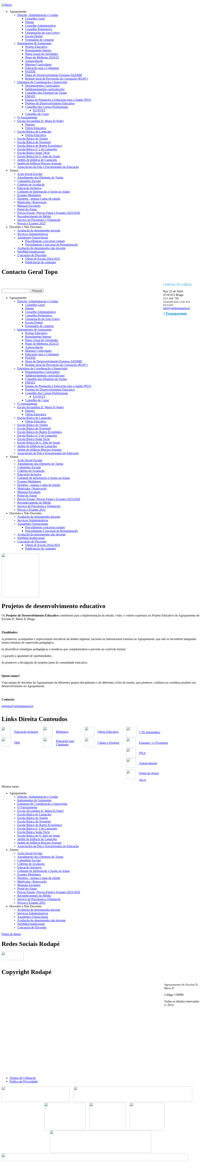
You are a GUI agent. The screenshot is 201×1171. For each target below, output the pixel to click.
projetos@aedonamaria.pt (17, 706)
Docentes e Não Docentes (25, 227)
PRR (17, 742)
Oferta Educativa (35, 128)
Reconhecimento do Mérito (34, 216)
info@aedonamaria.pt (176, 308)
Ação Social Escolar (29, 174)
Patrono (30, 124)
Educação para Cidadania (65, 742)
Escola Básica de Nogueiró (34, 142)
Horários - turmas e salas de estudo (38, 198)
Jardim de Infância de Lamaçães (37, 159)
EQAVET (39, 110)
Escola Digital (34, 36)
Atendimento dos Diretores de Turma (40, 177)
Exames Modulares (29, 195)
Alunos (13, 170)
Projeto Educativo (36, 46)
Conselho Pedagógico (38, 29)
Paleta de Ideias (11, 934)
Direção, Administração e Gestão (37, 15)
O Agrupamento (27, 117)
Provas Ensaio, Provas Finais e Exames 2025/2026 (48, 212)
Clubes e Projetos (108, 742)
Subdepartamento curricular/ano (45, 89)
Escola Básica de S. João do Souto (38, 156)
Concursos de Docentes (32, 255)
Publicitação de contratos (40, 262)
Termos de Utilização (22, 1078)
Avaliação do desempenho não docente (41, 248)
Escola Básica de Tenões (32, 138)
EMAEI (30, 96)
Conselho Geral (35, 18)
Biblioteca (62, 731)
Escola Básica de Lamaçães (34, 131)
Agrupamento (17, 11)
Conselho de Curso (37, 114)
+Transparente (175, 313)
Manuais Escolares (28, 205)
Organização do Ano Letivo (42, 32)
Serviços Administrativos (32, 234)
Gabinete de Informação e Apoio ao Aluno (43, 191)
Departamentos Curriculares (42, 85)
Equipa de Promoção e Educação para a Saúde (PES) (58, 99)
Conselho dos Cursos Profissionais (46, 107)
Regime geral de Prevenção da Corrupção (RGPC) (56, 78)
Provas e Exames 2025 (31, 223)
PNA (142, 753)
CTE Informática (149, 732)
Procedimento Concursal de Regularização (51, 244)
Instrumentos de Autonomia (34, 43)
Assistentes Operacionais (32, 237)
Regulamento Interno (38, 50)
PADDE (30, 71)
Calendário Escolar (29, 181)
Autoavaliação (34, 61)
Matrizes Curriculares (38, 64)
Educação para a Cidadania (42, 68)
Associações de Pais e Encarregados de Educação (48, 167)
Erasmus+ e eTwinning (153, 742)
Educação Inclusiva (29, 188)
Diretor (29, 22)
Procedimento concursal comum (45, 241)
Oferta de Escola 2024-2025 (42, 258)
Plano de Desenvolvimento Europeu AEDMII (53, 75)
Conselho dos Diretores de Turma (46, 92)
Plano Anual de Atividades (41, 54)
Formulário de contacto (39, 39)
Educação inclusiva (26, 731)
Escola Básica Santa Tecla (33, 152)
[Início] (7, 4)
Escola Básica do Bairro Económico (39, 145)
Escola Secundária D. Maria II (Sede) (40, 121)
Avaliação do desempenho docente (38, 230)
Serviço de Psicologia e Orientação (38, 220)
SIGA (142, 780)
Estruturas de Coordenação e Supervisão (42, 82)
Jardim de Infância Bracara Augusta (39, 163)
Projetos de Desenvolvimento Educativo (50, 103)
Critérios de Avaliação (31, 184)
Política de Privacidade (23, 1081)
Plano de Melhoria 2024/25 (42, 57)
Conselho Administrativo (40, 25)
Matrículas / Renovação (32, 202)
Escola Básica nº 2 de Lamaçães (37, 149)
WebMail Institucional (31, 251)
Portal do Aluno (27, 209)
